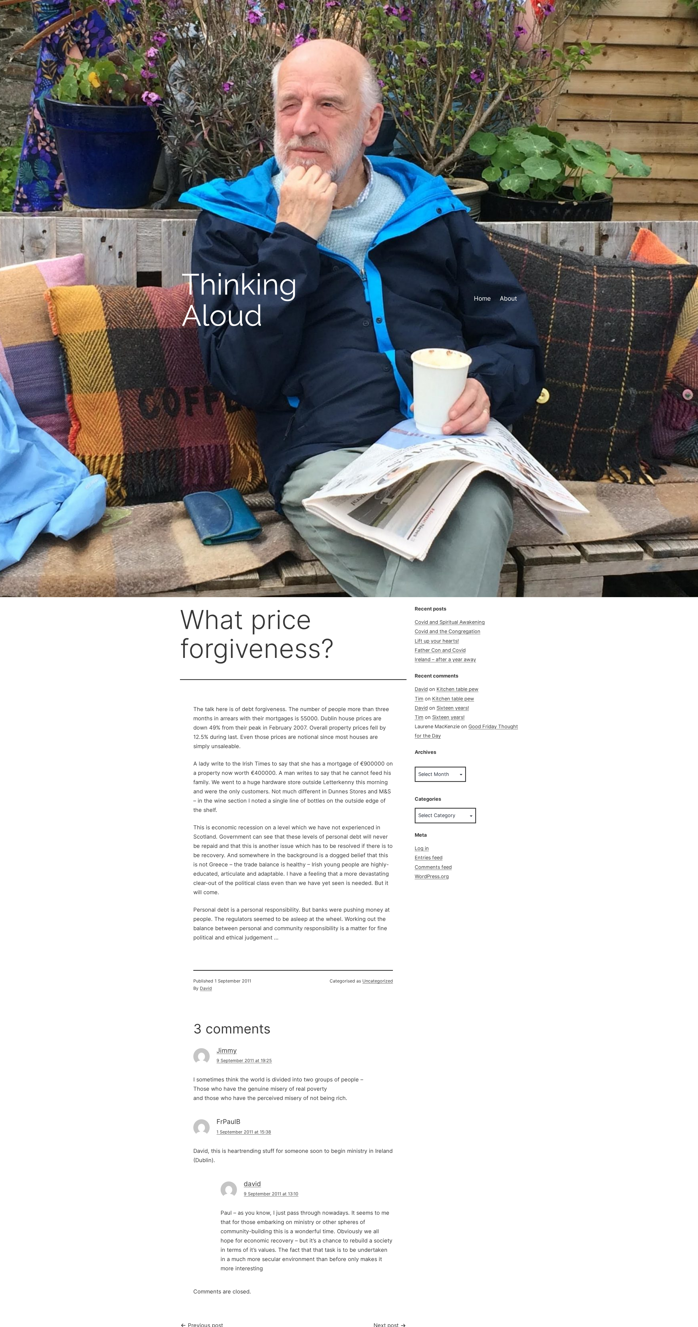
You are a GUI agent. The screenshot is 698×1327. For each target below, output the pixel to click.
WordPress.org (432, 876)
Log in (422, 848)
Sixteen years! (453, 708)
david (252, 1184)
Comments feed (433, 867)
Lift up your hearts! (437, 641)
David (206, 988)
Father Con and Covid (440, 650)
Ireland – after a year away (445, 659)
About (508, 298)
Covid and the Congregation (447, 631)
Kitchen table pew (458, 689)
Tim (419, 699)
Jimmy (226, 1050)
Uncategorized (377, 981)
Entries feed (429, 857)
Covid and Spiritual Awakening (450, 622)
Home (482, 298)
